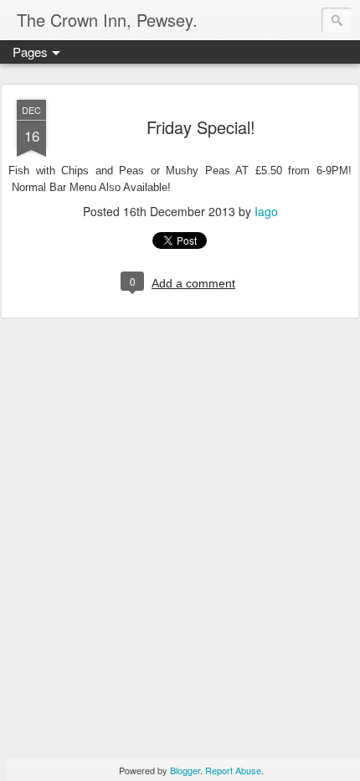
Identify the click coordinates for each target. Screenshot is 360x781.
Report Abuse (233, 770)
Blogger (185, 770)
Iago (266, 211)
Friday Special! (201, 127)
